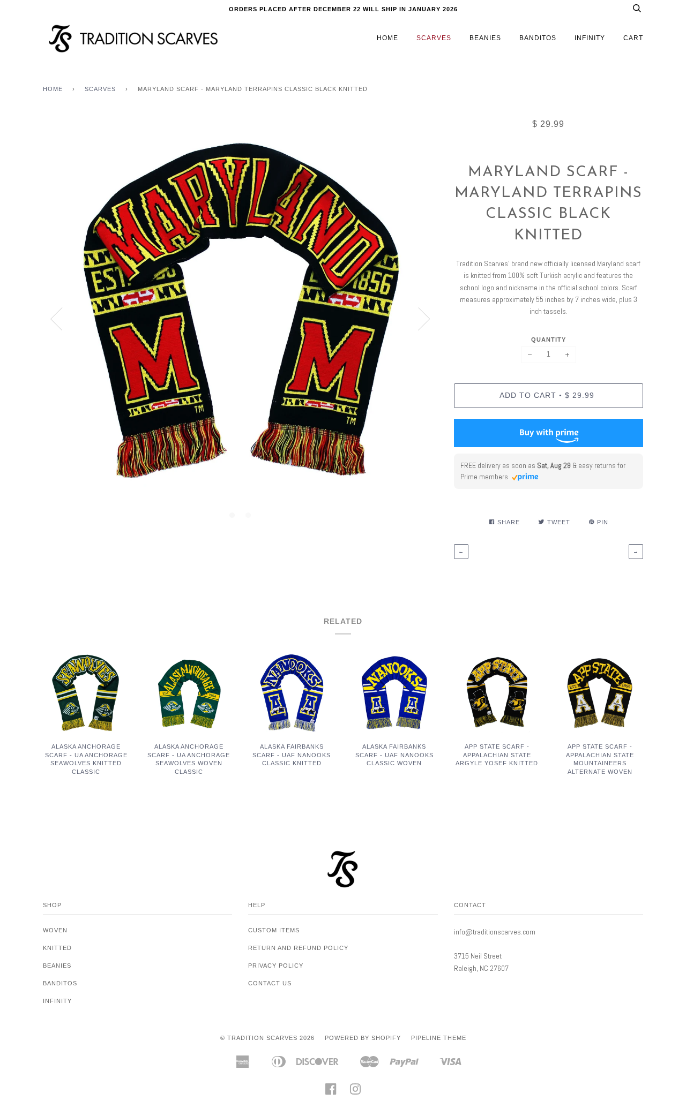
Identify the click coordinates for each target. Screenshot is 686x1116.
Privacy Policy (275, 965)
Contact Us (270, 983)
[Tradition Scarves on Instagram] (355, 1092)
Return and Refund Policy (298, 948)
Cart (633, 38)
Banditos (537, 38)
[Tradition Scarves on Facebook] (331, 1092)
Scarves (433, 38)
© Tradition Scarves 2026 (267, 1038)
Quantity (548, 339)
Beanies (485, 38)
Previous (56, 319)
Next (424, 319)
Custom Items (274, 930)
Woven (55, 930)
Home (387, 38)
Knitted (57, 948)
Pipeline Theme (438, 1038)
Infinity (590, 38)
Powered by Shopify (363, 1038)
